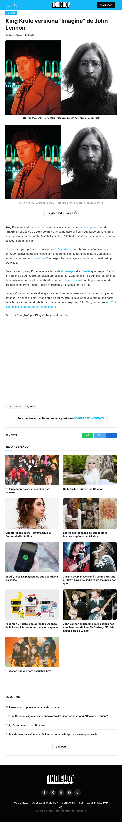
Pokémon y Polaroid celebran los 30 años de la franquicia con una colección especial (31, 625)
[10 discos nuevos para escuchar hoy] (32, 652)
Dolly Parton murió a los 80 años (83, 489)
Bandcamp (85, 227)
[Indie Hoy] (61, 5)
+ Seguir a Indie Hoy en (59, 213)
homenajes (68, 271)
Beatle (86, 271)
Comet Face (39, 258)
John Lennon (14, 406)
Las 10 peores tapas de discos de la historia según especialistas (85, 534)
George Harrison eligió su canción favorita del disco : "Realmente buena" (57, 716)
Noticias (11, 13)
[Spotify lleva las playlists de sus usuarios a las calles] (32, 557)
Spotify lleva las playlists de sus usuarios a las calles (31, 578)
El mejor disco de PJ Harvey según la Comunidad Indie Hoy (28, 534)
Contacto (68, 802)
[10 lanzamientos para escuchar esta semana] (32, 470)
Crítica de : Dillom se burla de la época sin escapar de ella (51, 734)
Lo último (13, 696)
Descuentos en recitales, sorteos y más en (61, 418)
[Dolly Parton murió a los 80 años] (90, 470)
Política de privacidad (93, 802)
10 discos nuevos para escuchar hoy (28, 671)
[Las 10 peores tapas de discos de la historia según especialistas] (90, 513)
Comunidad (106, 5)
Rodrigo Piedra (15, 35)
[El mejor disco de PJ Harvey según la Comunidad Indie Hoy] (32, 513)
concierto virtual (71, 280)
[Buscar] (15, 5)
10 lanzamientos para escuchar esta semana (27, 490)
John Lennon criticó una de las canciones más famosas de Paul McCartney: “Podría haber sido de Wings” (88, 627)
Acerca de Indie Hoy (45, 802)
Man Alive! (64, 249)
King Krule (30, 406)
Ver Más (61, 746)
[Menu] (9, 5)
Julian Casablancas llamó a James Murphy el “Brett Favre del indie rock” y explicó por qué (89, 580)
